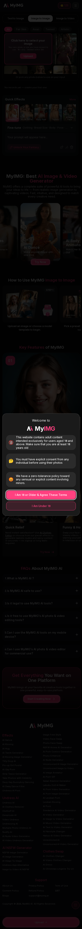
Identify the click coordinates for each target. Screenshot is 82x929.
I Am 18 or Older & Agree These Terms (41, 494)
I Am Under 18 (41, 506)
